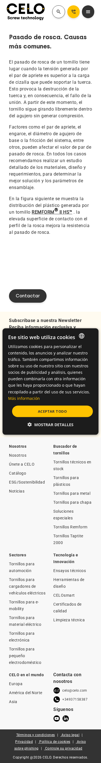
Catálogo (17, 473)
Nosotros (17, 455)
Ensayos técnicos (69, 570)
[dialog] (50, 381)
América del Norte (25, 692)
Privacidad (24, 742)
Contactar (28, 295)
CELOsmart (64, 595)
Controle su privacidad (63, 748)
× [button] (89, 335)
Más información (24, 398)
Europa (15, 684)
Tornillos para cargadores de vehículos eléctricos (27, 586)
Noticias (16, 491)
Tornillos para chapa (72, 502)
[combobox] (81, 336)
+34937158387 (75, 699)
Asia (13, 701)
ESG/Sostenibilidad (27, 482)
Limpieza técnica (69, 620)
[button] (50, 424)
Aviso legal (70, 735)
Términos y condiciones (35, 735)
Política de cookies (54, 742)
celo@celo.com (74, 690)
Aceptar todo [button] (52, 411)
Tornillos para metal (71, 493)
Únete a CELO (22, 464)
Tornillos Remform (70, 527)
